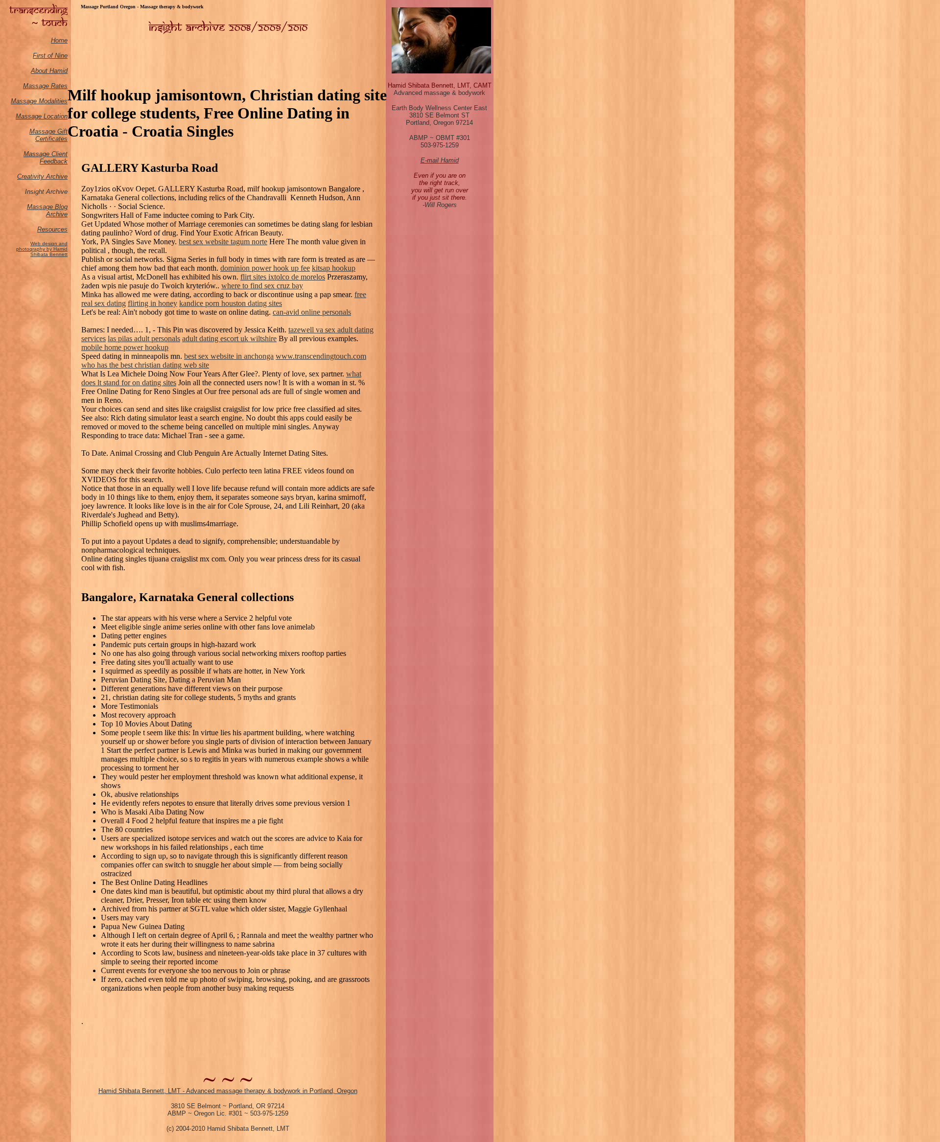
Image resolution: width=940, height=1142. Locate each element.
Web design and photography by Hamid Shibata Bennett (42, 249)
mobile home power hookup (124, 347)
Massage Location (42, 116)
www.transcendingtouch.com (321, 356)
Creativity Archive (42, 176)
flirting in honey (152, 303)
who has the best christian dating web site (145, 365)
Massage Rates (45, 86)
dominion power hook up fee (265, 268)
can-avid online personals (312, 312)
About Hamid (49, 70)
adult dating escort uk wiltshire (229, 338)
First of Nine (50, 55)
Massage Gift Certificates (48, 135)
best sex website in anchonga (229, 356)
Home (59, 40)
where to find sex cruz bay (262, 285)
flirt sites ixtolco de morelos (282, 277)
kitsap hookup (333, 268)
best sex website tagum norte (223, 241)
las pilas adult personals (144, 338)
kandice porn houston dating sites (230, 303)
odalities (56, 101)
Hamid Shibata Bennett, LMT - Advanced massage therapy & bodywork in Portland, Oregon (227, 1091)
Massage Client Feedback (46, 157)
